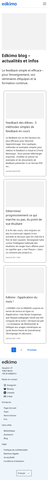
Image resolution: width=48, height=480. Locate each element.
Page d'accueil (10, 408)
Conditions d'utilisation (14, 461)
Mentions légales (11, 453)
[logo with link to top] (24, 362)
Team (6, 411)
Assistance (8, 434)
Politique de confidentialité (15, 450)
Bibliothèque (9, 431)
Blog (6, 438)
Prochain (32, 349)
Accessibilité (9, 457)
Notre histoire (10, 415)
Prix (5, 419)
